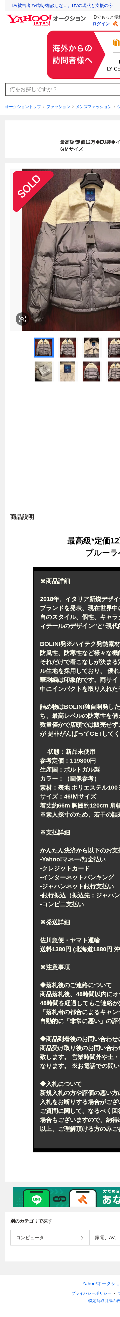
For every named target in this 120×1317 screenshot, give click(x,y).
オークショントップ (23, 106)
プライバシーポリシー (91, 1293)
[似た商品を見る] (22, 319)
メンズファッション (94, 106)
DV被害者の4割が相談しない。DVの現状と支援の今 (62, 5)
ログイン (101, 23)
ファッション (58, 106)
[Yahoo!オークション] (47, 16)
